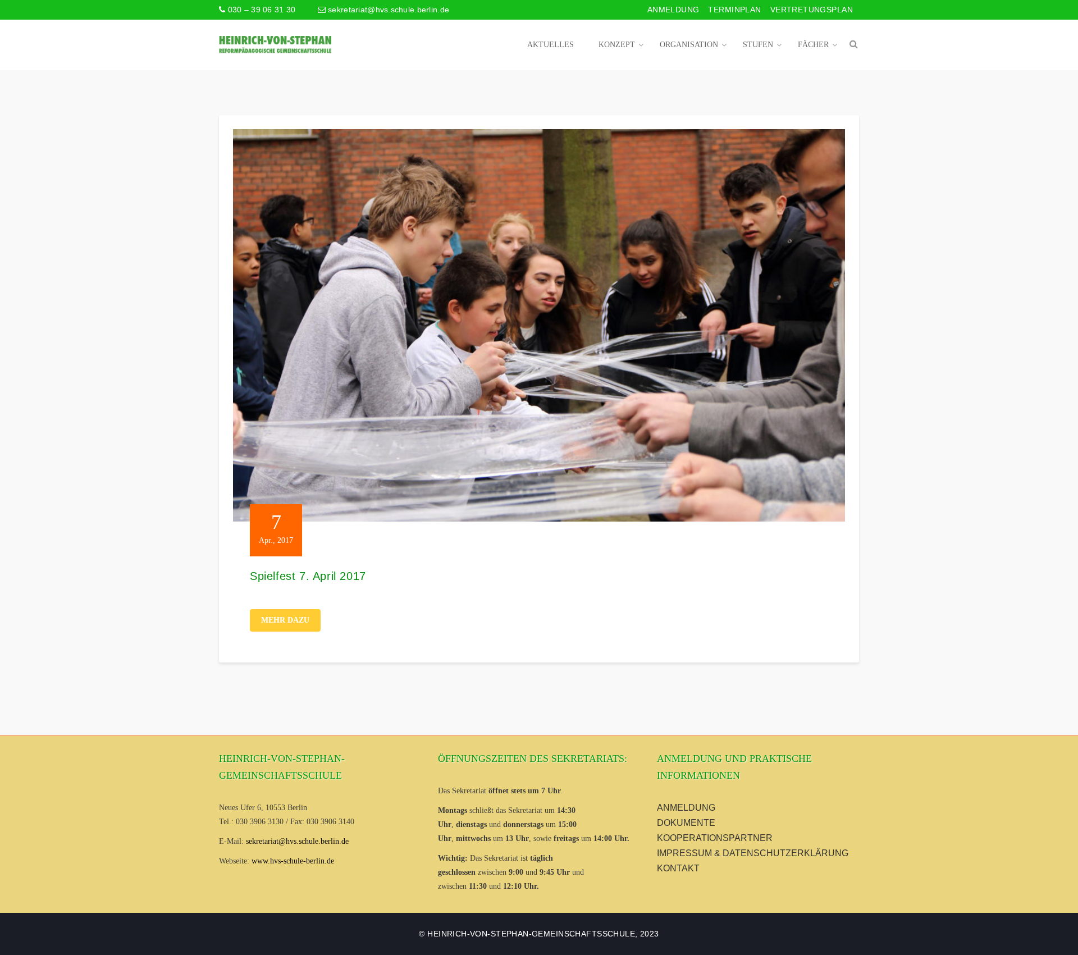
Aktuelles (550, 44)
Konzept (617, 44)
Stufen (758, 44)
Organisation (689, 44)
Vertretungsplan (811, 9)
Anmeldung (673, 9)
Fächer (813, 44)
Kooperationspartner (715, 838)
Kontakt (678, 868)
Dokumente (686, 823)
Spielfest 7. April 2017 (308, 576)
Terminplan (734, 9)
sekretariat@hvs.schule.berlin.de (387, 9)
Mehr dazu (285, 620)
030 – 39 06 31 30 (260, 9)
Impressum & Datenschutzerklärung (752, 853)
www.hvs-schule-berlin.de (293, 861)
